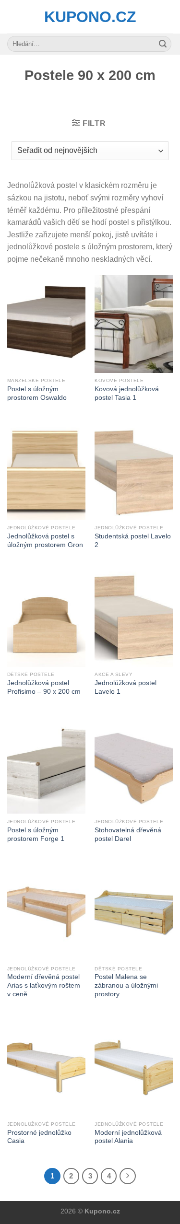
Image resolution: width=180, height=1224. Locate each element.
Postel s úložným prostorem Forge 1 (35, 834)
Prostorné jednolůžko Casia (39, 1137)
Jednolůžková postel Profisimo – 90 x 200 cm (44, 687)
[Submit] (163, 44)
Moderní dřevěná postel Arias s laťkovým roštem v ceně (43, 985)
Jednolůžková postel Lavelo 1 (125, 687)
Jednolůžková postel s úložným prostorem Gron (45, 540)
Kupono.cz (90, 16)
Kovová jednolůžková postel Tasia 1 (127, 393)
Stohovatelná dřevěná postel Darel (128, 834)
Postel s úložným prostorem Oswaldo (37, 393)
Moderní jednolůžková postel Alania (128, 1137)
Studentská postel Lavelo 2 (133, 540)
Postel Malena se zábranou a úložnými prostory (126, 985)
